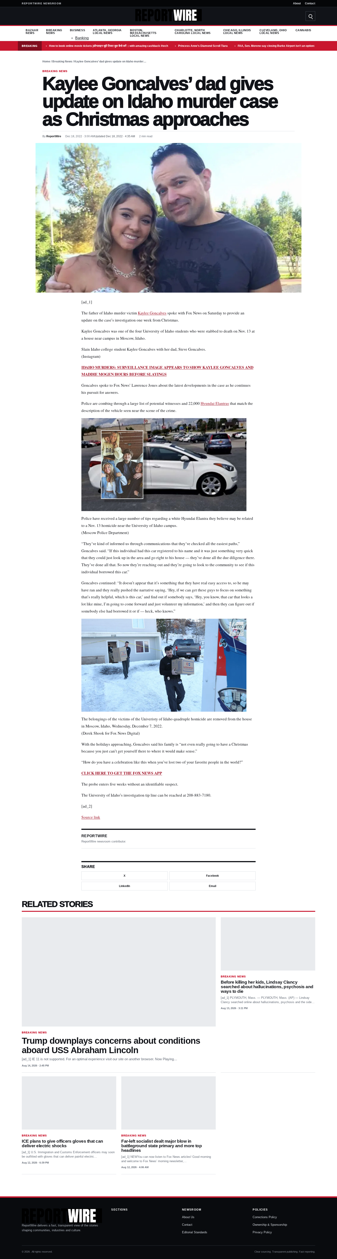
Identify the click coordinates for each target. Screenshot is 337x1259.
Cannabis (303, 30)
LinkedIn (124, 886)
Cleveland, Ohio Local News (273, 32)
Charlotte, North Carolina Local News (193, 32)
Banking (82, 38)
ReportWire (53, 136)
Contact (310, 3)
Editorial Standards (194, 1232)
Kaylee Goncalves (152, 313)
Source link (90, 817)
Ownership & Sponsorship (270, 1224)
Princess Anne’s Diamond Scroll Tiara (203, 46)
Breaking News (54, 32)
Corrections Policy (265, 1217)
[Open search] (310, 16)
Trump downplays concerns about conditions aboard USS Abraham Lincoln (111, 1045)
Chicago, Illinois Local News (237, 32)
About (297, 3)
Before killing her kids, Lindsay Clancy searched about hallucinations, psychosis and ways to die (267, 987)
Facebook (212, 875)
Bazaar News (32, 32)
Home (46, 61)
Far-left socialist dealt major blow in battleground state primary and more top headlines (161, 1146)
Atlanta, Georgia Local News (107, 32)
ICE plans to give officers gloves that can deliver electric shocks (62, 1143)
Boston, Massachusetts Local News (143, 33)
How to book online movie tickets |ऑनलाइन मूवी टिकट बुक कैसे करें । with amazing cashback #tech (108, 46)
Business (77, 30)
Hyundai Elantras (215, 403)
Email (212, 886)
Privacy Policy (262, 1232)
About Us (188, 1217)
